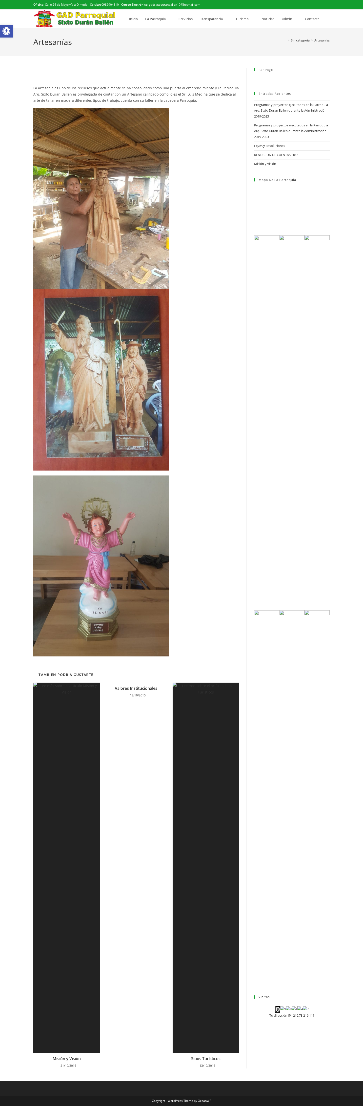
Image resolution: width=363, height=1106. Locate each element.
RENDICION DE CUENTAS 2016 (276, 155)
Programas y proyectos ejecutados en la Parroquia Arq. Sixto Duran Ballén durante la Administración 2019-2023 (291, 110)
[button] (6, 31)
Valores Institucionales (136, 688)
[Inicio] (285, 40)
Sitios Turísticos (206, 1058)
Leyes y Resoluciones (269, 145)
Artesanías (322, 40)
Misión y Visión (67, 1058)
